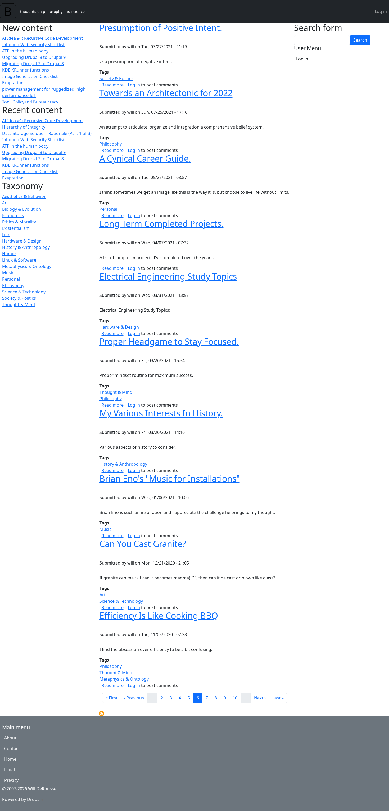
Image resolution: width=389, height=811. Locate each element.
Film (6, 234)
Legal (9, 770)
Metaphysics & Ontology (26, 266)
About (10, 738)
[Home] (10, 11)
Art (5, 203)
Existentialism (16, 228)
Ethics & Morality (19, 222)
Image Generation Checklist (30, 76)
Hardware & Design (22, 241)
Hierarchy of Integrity (23, 127)
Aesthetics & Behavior (24, 196)
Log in (381, 11)
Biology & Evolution (21, 209)
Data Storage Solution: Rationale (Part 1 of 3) (47, 133)
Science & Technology (24, 292)
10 (236, 698)
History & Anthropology (26, 247)
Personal (11, 279)
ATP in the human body (25, 51)
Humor (9, 254)
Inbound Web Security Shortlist (33, 44)
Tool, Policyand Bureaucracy (30, 102)
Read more (113, 85)
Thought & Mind (18, 304)
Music (8, 273)
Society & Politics (19, 298)
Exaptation (13, 83)
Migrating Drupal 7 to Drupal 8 (33, 64)
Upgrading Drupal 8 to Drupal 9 (34, 57)
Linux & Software (19, 260)
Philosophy (13, 285)
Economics (13, 215)
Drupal (34, 799)
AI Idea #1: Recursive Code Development (42, 38)
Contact (12, 748)
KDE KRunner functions (25, 70)
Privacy (11, 780)
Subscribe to (101, 713)
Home (10, 759)
